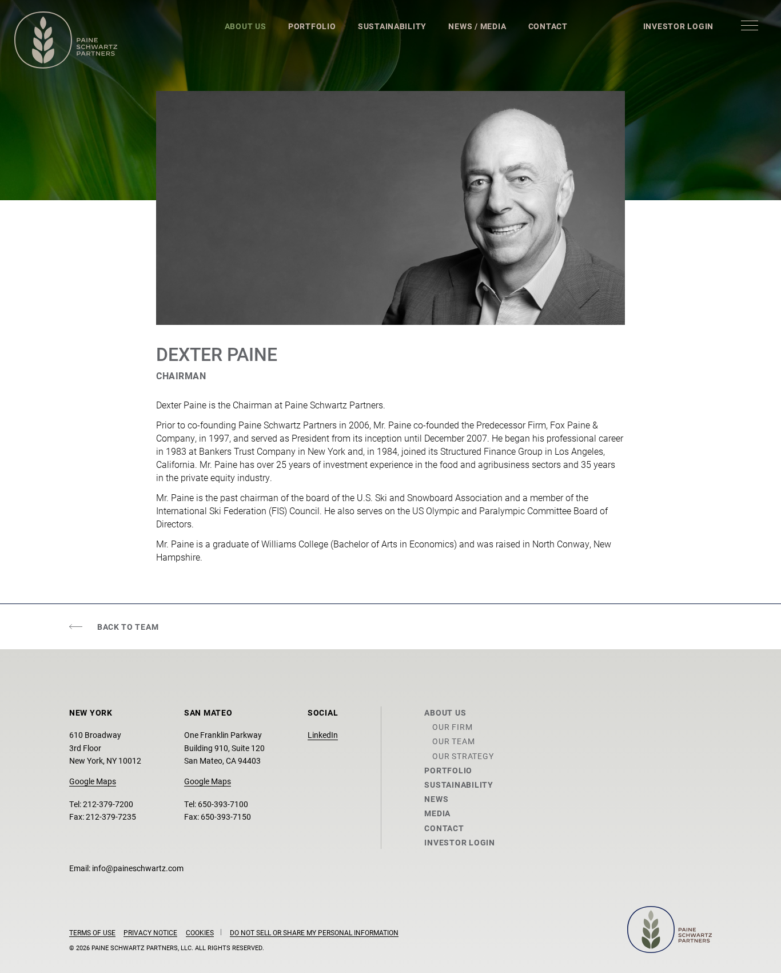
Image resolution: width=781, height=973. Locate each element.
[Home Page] (65, 40)
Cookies (200, 932)
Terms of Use (92, 932)
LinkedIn (323, 734)
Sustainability (392, 26)
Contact (548, 26)
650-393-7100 (223, 804)
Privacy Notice (150, 932)
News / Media (477, 26)
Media (437, 813)
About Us (245, 26)
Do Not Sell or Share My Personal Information (314, 932)
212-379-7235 (111, 816)
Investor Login (678, 26)
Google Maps (92, 781)
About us (445, 712)
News (436, 798)
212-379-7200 (108, 804)
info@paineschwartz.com (138, 868)
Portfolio (312, 26)
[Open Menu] (749, 25)
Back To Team (127, 626)
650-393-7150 (226, 816)
